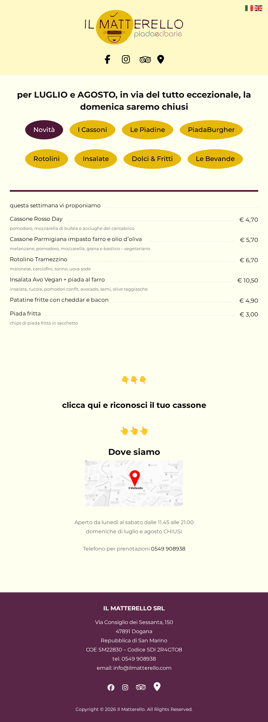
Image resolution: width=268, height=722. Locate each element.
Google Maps (160, 59)
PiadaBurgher (211, 130)
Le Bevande (215, 159)
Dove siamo (134, 452)
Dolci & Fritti (152, 159)
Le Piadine (147, 130)
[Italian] (249, 8)
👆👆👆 (134, 430)
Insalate (96, 159)
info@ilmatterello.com (142, 668)
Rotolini (46, 159)
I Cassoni (92, 130)
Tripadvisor (143, 63)
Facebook (107, 59)
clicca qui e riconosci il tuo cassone (134, 405)
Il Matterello (131, 709)
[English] (258, 8)
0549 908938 (168, 549)
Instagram (125, 59)
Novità (44, 130)
